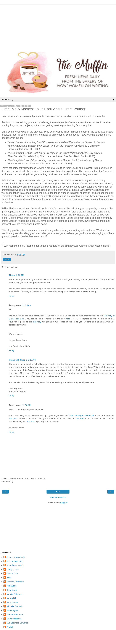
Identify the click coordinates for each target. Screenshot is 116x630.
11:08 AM (26, 405)
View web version (58, 497)
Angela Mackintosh (15, 557)
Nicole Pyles (12, 610)
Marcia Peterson (14, 594)
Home (58, 492)
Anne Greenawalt (14, 565)
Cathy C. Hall (12, 569)
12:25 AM (26, 305)
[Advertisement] (58, 26)
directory (37, 322)
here (68, 318)
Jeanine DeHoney (15, 581)
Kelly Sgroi (11, 590)
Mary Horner (12, 602)
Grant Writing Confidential (81, 415)
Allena (12, 275)
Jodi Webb (11, 586)
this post (13, 418)
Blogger (63, 502)
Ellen (8, 577)
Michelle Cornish (14, 606)
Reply (11, 296)
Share (6, 259)
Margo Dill (11, 598)
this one (80, 418)
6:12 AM (20, 275)
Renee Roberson (14, 614)
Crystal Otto (12, 573)
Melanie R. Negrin (18, 360)
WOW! (9, 627)
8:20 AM (32, 360)
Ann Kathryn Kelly (14, 561)
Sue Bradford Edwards (17, 623)
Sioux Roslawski (14, 618)
